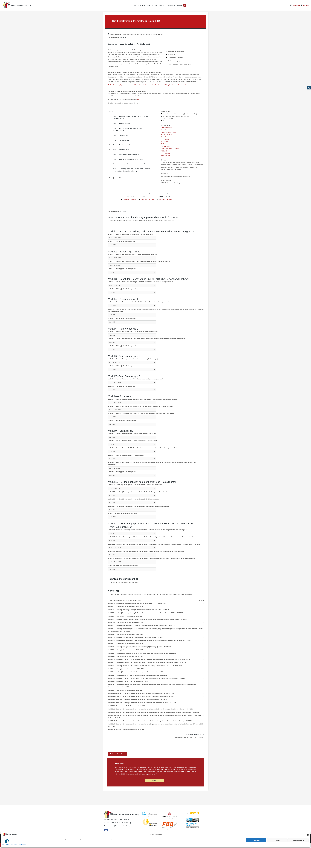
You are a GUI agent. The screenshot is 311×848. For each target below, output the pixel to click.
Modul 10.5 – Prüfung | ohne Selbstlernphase (123, 513)
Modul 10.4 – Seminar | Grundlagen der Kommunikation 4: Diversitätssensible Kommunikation (139, 506)
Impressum (23, 844)
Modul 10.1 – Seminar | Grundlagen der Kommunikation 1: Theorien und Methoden (135, 484)
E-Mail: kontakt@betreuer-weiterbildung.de (118, 826)
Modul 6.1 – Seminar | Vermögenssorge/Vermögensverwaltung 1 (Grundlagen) (133, 359)
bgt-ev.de (150, 816)
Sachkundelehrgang (174, 61)
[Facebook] (106, 831)
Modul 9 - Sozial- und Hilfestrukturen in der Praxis (128, 159)
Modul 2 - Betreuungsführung (121, 123)
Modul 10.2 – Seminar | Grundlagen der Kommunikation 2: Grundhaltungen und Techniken (137, 492)
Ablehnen (277, 840)
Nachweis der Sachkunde (175, 58)
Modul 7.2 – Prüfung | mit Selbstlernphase (122, 386)
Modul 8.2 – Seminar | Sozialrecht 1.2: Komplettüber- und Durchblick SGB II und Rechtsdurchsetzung (141, 406)
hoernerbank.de (169, 818)
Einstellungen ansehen (298, 840)
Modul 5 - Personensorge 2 (121, 140)
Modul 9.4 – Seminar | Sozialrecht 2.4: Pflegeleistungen (126, 455)
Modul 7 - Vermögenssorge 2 (121, 149)
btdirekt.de (192, 815)
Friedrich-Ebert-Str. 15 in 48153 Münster (116, 820)
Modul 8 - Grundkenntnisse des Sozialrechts (126, 154)
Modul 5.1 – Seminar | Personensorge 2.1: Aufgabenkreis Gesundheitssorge (133, 331)
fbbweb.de (169, 830)
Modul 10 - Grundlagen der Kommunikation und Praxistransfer (131, 164)
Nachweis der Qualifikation (176, 51)
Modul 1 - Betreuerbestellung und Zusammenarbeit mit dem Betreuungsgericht (130, 117)
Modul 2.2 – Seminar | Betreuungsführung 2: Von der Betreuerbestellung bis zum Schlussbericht (139, 261)
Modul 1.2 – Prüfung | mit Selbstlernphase (122, 241)
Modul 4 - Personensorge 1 (121, 135)
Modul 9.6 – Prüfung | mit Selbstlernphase (122, 472)
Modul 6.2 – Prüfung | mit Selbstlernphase (121, 366)
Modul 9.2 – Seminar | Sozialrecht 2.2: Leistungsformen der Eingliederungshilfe (134, 441)
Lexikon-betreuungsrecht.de (192, 827)
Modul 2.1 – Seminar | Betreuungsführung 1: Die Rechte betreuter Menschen (133, 254)
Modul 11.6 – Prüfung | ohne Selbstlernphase (123, 565)
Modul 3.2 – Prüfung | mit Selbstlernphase (122, 289)
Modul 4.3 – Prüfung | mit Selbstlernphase (122, 318)
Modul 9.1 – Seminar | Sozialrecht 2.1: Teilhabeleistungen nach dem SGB (132, 433)
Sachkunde (171, 54)
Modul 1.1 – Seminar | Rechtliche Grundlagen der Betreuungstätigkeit (131, 234)
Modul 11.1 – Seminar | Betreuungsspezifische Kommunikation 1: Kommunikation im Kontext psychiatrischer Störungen (147, 530)
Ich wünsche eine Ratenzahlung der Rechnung (124, 582)
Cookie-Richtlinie (6, 844)
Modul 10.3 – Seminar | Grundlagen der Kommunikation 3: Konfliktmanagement (134, 499)
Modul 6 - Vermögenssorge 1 (121, 145)
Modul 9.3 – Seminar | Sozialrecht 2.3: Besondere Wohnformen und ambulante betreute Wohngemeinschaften (143, 448)
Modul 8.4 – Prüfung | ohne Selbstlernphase (122, 420)
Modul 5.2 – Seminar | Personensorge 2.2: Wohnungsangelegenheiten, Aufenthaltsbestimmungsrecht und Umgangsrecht (147, 338)
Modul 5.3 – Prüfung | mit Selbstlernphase (122, 346)
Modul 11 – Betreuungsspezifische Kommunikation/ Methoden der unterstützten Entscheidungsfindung (131, 170)
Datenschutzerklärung (16, 844)
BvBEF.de (150, 827)
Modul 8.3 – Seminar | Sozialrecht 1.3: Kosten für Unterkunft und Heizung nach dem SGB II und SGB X (141, 413)
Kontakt (154, 780)
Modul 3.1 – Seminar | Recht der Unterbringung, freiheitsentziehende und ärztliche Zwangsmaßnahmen (141, 282)
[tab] (184, 51)
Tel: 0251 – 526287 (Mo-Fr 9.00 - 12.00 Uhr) (117, 823)
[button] (308, 834)
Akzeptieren (256, 840)
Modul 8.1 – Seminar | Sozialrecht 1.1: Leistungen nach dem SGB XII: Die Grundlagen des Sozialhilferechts (143, 399)
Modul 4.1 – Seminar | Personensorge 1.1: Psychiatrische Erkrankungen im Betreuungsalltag (138, 302)
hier (138, 99)
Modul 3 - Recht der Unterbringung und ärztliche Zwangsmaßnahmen (127, 129)
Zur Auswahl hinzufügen (117, 754)
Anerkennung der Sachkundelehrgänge (179, 64)
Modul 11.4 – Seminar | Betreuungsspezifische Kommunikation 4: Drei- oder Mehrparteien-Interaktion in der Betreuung (146, 551)
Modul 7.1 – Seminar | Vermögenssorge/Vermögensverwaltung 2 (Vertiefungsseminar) (136, 379)
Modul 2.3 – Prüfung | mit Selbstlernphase (122, 268)
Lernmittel (118, 178)
